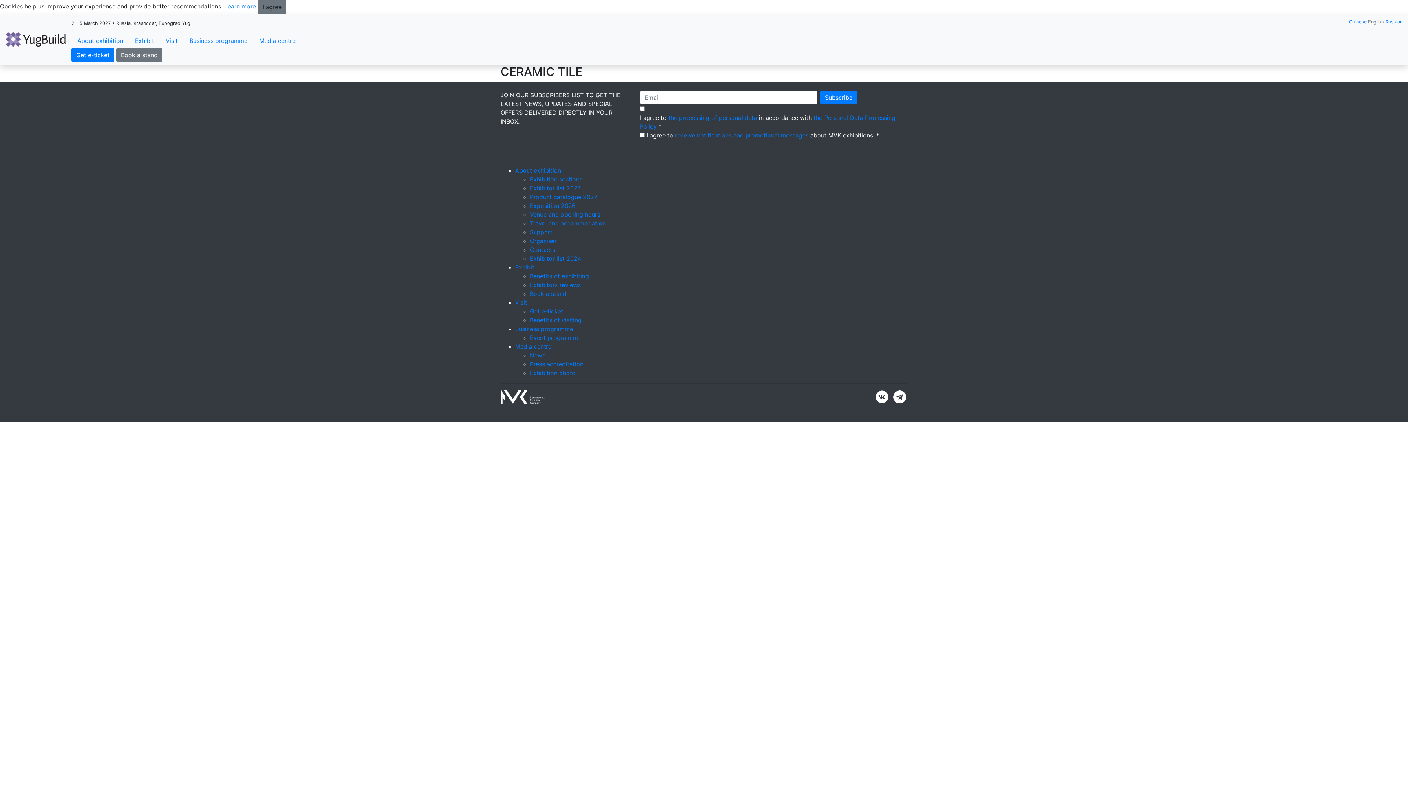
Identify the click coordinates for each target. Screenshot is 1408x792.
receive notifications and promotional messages (741, 135)
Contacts (542, 249)
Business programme (218, 40)
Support (541, 232)
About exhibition (100, 40)
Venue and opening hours (565, 214)
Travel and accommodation (568, 223)
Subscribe (838, 97)
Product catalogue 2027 (563, 197)
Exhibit (144, 40)
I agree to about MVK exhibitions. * (762, 135)
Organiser (543, 241)
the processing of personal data (712, 117)
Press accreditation (556, 364)
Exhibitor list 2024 (555, 258)
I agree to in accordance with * (767, 122)
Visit (172, 40)
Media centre (277, 40)
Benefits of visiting (556, 320)
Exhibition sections (556, 179)
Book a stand (139, 55)
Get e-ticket (93, 55)
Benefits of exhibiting (559, 276)
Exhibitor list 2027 (555, 188)
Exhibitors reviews (555, 285)
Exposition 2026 (553, 205)
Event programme (555, 337)
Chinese (1358, 22)
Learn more (240, 6)
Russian (1394, 22)
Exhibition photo (553, 373)
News (537, 355)
